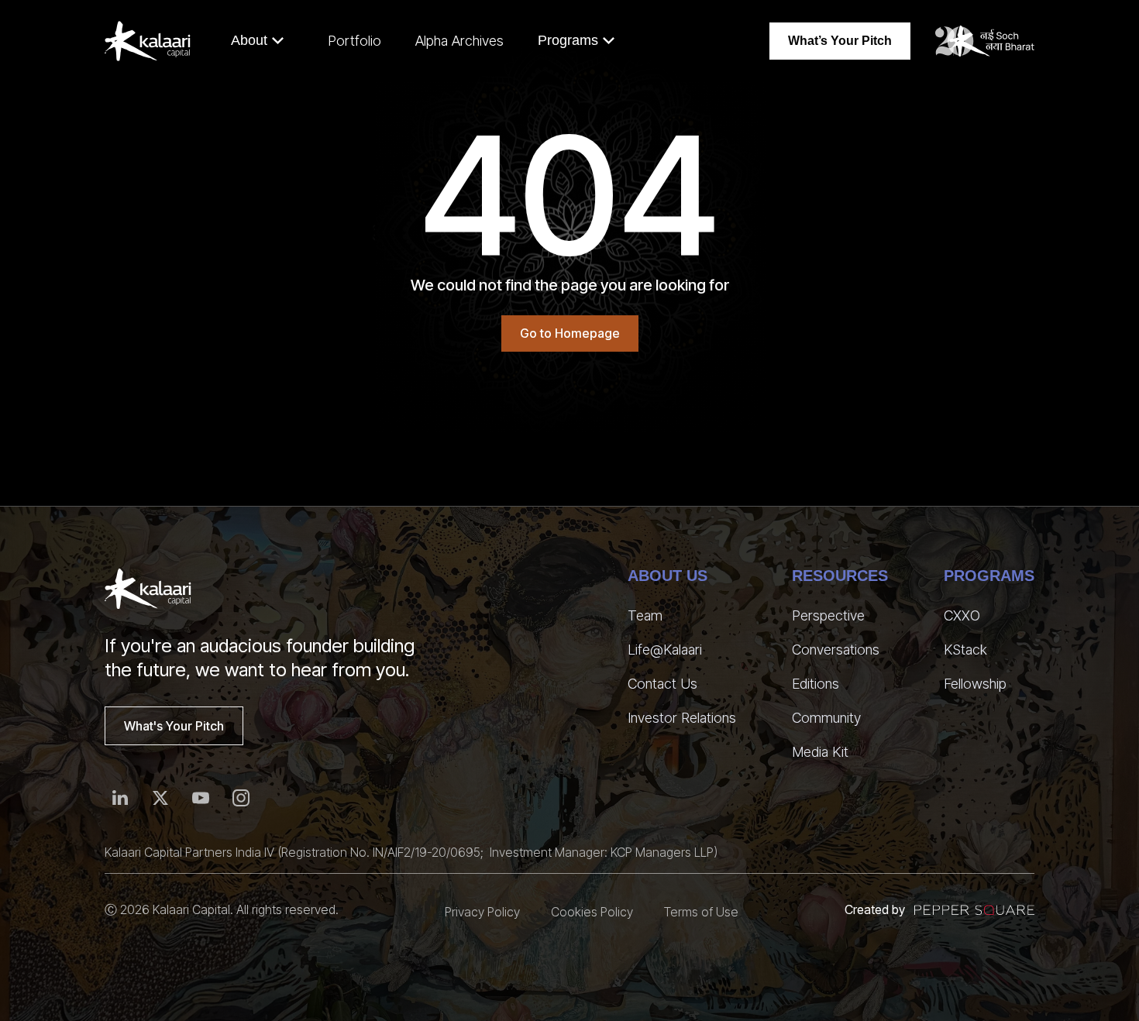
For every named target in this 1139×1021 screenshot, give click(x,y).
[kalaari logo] (148, 589)
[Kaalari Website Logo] (148, 41)
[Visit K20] (984, 41)
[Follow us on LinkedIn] (120, 797)
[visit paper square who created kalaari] (974, 910)
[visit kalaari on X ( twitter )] (160, 797)
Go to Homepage (570, 333)
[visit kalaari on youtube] (200, 797)
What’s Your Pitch (840, 40)
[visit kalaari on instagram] (240, 797)
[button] (257, 41)
